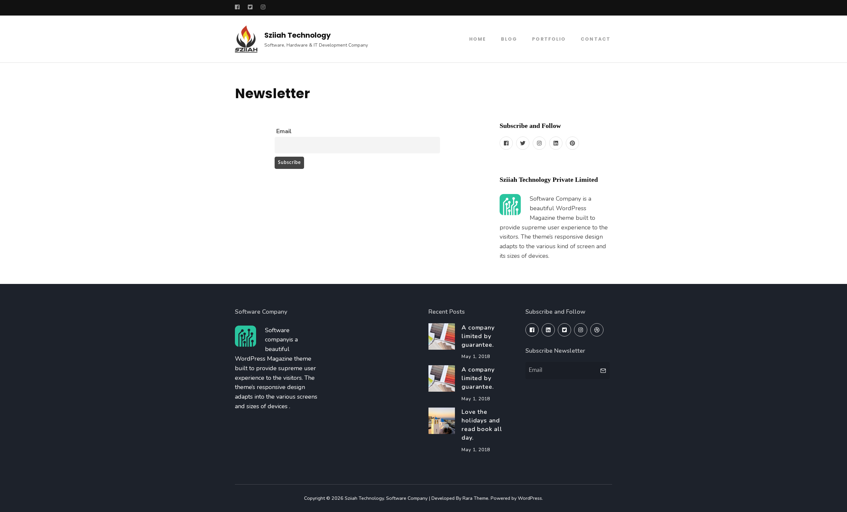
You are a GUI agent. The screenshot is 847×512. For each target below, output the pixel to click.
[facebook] (506, 143)
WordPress (530, 498)
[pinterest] (572, 143)
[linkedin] (555, 143)
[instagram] (539, 143)
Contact (595, 39)
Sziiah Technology (297, 35)
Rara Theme (475, 498)
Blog (509, 39)
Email (283, 131)
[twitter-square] (564, 329)
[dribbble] (596, 329)
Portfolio (549, 39)
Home (477, 39)
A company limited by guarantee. (478, 336)
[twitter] (522, 143)
